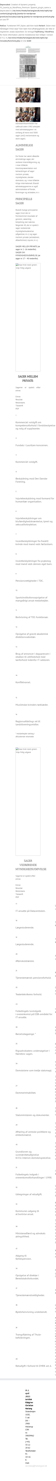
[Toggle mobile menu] (39, 80)
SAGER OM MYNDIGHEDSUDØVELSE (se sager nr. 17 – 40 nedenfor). (28, 255)
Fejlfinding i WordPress (44, 31)
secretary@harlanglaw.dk (36, 1466)
